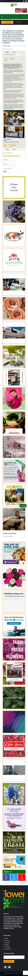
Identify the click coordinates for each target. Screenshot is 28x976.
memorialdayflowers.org (8, 146)
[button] (24, 16)
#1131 (24, 54)
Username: (5, 159)
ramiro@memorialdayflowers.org (10, 144)
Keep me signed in (8, 168)
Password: (5, 164)
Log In (5, 171)
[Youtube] (26, 1)
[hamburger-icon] (1, 1)
